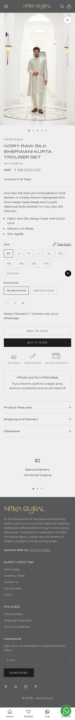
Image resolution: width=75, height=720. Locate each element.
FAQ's (8, 594)
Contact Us (11, 582)
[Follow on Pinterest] (36, 687)
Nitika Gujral (13, 139)
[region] (37, 470)
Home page (12, 569)
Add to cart (38, 330)
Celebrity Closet (14, 575)
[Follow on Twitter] (16, 687)
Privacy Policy (13, 614)
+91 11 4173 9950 (39, 550)
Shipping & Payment (18, 620)
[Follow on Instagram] (26, 687)
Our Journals (12, 588)
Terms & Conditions (17, 626)
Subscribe (18, 672)
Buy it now (38, 342)
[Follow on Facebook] (6, 687)
